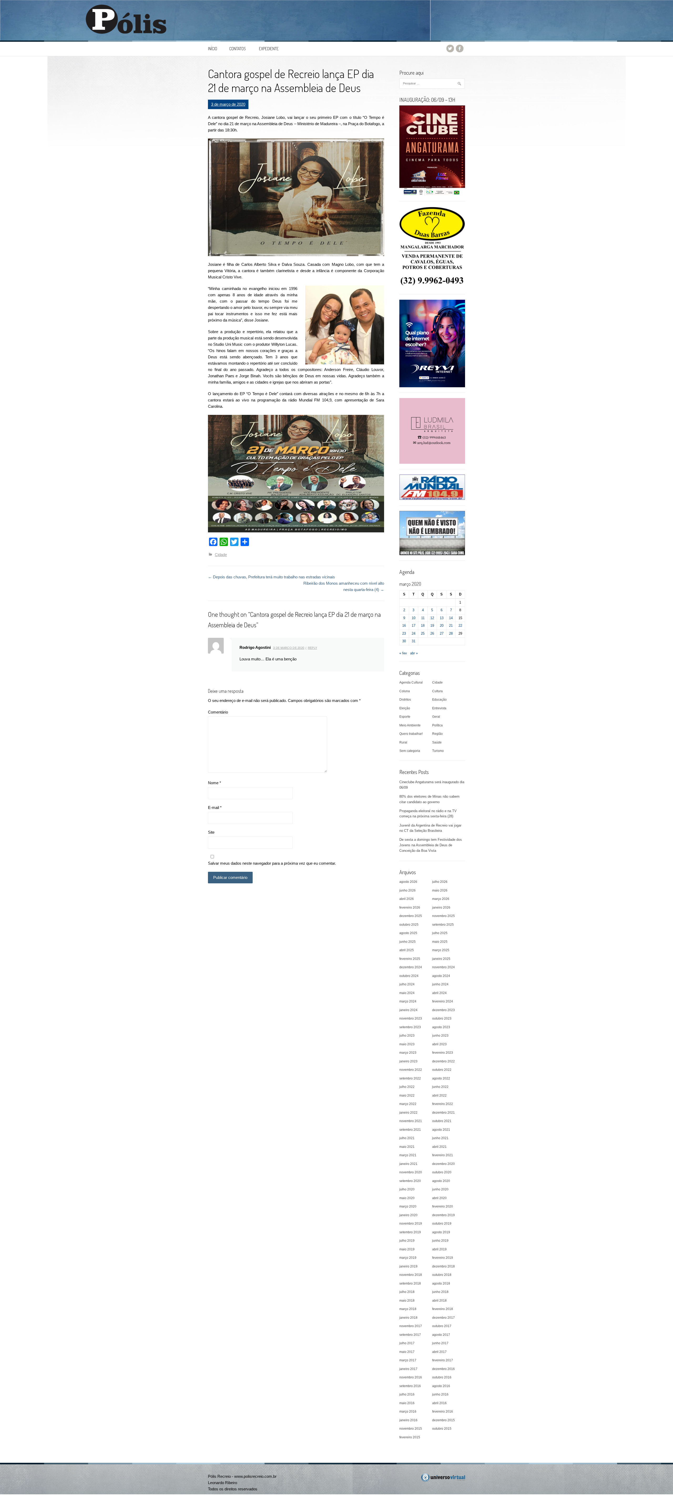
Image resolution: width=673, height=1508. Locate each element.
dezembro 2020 (443, 1164)
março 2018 (407, 1309)
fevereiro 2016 (442, 1411)
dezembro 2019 (443, 1215)
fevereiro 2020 (442, 1206)
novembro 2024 (443, 967)
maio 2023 (407, 1044)
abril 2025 (406, 950)
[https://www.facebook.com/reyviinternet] (432, 343)
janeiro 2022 (408, 1112)
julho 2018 (407, 1292)
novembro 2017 (410, 1326)
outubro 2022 (441, 1070)
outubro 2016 (441, 1377)
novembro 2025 (443, 916)
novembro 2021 (410, 1121)
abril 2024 (439, 993)
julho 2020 (407, 1189)
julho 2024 (407, 984)
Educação (439, 699)
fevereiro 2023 (442, 1052)
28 (451, 633)
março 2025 (440, 950)
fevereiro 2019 (442, 1258)
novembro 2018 (410, 1275)
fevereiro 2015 (409, 1437)
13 (441, 618)
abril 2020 (439, 1198)
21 (451, 626)
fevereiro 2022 (442, 1104)
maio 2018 (407, 1300)
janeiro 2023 (408, 1061)
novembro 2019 (410, 1223)
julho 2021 (407, 1138)
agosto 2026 (408, 882)
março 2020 (407, 1206)
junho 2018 (440, 1292)
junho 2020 (440, 1189)
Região (437, 734)
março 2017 (407, 1360)
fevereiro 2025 (409, 959)
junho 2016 (440, 1394)
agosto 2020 (441, 1181)
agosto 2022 (441, 1078)
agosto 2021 (441, 1130)
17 (413, 626)
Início (212, 48)
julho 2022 (407, 1087)
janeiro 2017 (408, 1369)
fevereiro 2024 (442, 1001)
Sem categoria (409, 751)
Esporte (404, 717)
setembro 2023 (410, 1027)
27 (441, 633)
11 (423, 618)
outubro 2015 (441, 1428)
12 (432, 618)
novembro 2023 (410, 1018)
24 (413, 633)
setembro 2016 (410, 1386)
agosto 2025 (408, 933)
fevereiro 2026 (409, 907)
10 (413, 618)
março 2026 (440, 899)
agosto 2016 (441, 1386)
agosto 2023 (441, 1027)
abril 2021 (439, 1147)
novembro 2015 (410, 1428)
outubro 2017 (441, 1326)
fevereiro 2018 (442, 1309)
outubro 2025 (409, 924)
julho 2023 (407, 1035)
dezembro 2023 (443, 1010)
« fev (403, 653)
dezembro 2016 (443, 1369)
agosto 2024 (441, 976)
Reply (312, 647)
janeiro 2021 (408, 1164)
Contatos (237, 48)
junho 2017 (440, 1343)
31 (413, 641)
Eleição (404, 708)
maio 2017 (407, 1352)
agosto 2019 (441, 1232)
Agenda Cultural (411, 682)
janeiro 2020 (408, 1215)
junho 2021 (440, 1138)
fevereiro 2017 (442, 1360)
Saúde (437, 742)
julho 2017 (407, 1343)
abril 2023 (439, 1044)
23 (404, 633)
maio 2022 (407, 1095)
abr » (414, 653)
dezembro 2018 (443, 1266)
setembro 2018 (410, 1283)
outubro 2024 (409, 976)
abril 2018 (439, 1300)
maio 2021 (407, 1147)
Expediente (269, 48)
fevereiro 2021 (442, 1155)
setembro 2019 (410, 1232)
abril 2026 (406, 899)
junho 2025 (407, 942)
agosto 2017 (441, 1335)
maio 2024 (407, 993)
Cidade (221, 554)
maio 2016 (407, 1403)
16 (404, 626)
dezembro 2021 (443, 1112)
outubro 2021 (441, 1121)
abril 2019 (439, 1249)
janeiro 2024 (408, 1010)
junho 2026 (407, 890)
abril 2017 (439, 1352)
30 (404, 641)
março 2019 (407, 1258)
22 (460, 626)
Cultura (437, 691)
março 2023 (407, 1052)
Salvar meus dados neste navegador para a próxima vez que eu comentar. (272, 863)
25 (423, 633)
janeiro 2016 (408, 1420)
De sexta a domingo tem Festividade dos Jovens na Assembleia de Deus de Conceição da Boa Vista (430, 845)
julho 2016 (407, 1394)
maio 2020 (407, 1198)
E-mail (215, 807)
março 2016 (407, 1411)
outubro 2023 (441, 1018)
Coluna (404, 691)
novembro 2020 (410, 1172)
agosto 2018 (441, 1283)
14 (451, 618)
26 (432, 633)
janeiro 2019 (408, 1266)
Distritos (405, 699)
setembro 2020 (410, 1181)
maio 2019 (407, 1249)
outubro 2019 (441, 1223)
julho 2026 (439, 882)
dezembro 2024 (410, 967)
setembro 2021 (410, 1130)
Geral (436, 717)
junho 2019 (440, 1240)
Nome (214, 783)
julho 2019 (407, 1240)
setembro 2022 (410, 1078)
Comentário (218, 712)
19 (432, 626)
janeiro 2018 (408, 1318)
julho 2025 (439, 933)
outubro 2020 (441, 1172)
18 (423, 626)
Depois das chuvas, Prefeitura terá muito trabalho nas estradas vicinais (271, 577)
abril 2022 (439, 1095)
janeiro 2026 (441, 907)
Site (211, 832)
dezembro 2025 (410, 916)
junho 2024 (440, 984)
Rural (403, 742)
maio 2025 (439, 942)
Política (437, 725)
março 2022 (407, 1104)
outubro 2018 (441, 1275)
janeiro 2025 (441, 959)
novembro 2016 (410, 1377)
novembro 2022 (410, 1070)
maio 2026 (439, 890)
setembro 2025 (443, 924)
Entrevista (439, 708)
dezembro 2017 (443, 1318)
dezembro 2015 (443, 1420)
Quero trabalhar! (411, 734)
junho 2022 (440, 1087)
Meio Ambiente (410, 725)
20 (441, 626)
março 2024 (407, 1001)
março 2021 (407, 1155)
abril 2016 (439, 1403)
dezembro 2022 (443, 1061)
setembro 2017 (410, 1335)
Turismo (438, 751)
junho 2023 (440, 1035)
